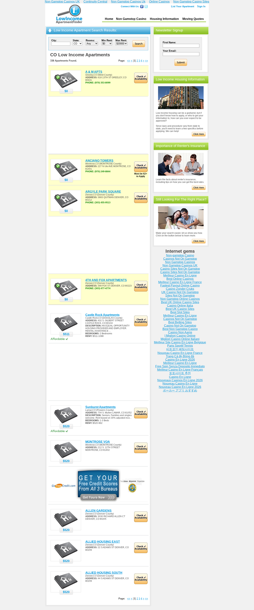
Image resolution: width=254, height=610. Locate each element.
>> (146, 60)
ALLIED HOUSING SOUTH (103, 572)
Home (109, 18)
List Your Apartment (182, 6)
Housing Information (164, 18)
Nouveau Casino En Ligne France (179, 353)
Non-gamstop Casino (180, 255)
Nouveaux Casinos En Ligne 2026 (180, 380)
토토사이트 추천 (180, 373)
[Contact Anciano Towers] (66, 177)
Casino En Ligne (180, 376)
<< (128, 60)
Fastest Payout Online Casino (180, 285)
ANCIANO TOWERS (99, 160)
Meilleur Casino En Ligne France (180, 282)
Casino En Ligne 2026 (180, 359)
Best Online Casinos (180, 278)
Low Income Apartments (69, 14)
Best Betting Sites (180, 322)
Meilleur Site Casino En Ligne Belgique (180, 342)
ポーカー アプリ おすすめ (180, 390)
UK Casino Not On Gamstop (180, 292)
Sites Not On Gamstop (180, 295)
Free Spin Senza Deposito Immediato (180, 366)
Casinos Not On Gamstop (180, 258)
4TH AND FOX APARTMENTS (106, 280)
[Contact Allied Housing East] (66, 558)
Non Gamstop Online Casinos (180, 298)
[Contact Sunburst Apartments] (66, 423)
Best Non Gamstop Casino (180, 329)
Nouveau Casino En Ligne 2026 (180, 387)
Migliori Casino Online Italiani (180, 339)
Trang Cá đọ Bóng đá (180, 356)
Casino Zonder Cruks (180, 288)
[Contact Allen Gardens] (66, 527)
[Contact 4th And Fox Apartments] (66, 296)
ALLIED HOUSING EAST (102, 541)
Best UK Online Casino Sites (180, 302)
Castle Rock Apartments (102, 314)
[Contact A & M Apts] (66, 88)
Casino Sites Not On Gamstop (180, 268)
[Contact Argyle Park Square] (66, 208)
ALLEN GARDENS (98, 510)
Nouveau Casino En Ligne (180, 383)
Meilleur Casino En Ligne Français (180, 369)
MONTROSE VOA (97, 441)
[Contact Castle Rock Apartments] (66, 331)
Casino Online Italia (180, 305)
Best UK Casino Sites (180, 308)
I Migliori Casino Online (180, 335)
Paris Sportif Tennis (180, 345)
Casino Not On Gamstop (180, 325)
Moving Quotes (193, 18)
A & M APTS (93, 71)
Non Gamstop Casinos (180, 262)
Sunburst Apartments (100, 407)
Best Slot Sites (180, 312)
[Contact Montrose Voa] (66, 458)
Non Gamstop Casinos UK (180, 265)
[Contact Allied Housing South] (66, 589)
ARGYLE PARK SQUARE (103, 191)
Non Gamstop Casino (131, 18)
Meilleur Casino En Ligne (180, 275)
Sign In (201, 6)
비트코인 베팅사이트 (180, 349)
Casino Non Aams (180, 332)
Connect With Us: (130, 6)
